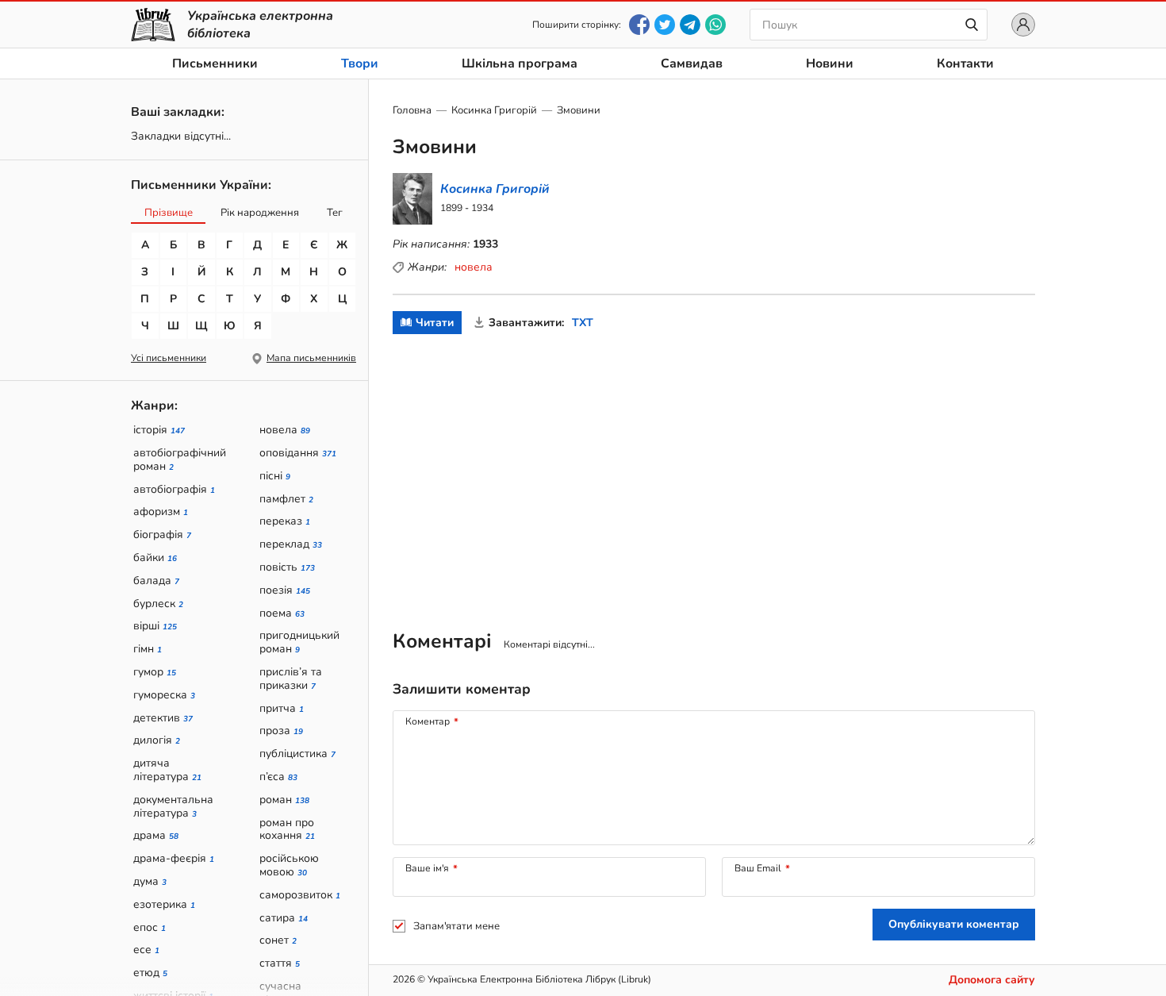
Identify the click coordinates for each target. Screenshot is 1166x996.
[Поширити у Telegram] (690, 24)
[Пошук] (869, 24)
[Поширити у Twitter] (664, 24)
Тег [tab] (335, 213)
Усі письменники (168, 358)
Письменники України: (201, 185)
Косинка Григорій (494, 110)
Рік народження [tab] (260, 213)
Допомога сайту (992, 979)
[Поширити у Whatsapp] (715, 24)
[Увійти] (1023, 25)
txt (582, 322)
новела (474, 267)
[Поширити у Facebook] (639, 24)
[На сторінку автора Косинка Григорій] (473, 199)
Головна (412, 110)
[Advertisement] (714, 469)
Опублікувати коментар (953, 924)
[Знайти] (972, 24)
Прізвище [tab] (168, 213)
